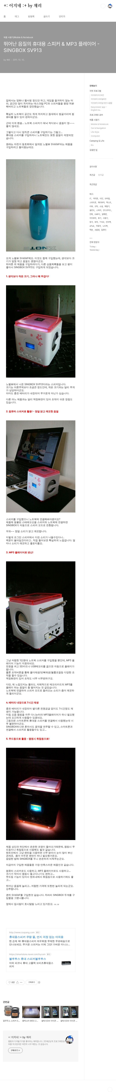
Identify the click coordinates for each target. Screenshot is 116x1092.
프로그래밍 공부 (96, 115)
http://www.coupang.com (21, 932)
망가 (91, 222)
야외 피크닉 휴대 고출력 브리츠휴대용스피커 (31, 964)
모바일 (107, 198)
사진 (101, 198)
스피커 (98, 210)
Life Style (95, 132)
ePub (92, 226)
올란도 (92, 210)
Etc (92, 145)
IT (90, 198)
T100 (102, 222)
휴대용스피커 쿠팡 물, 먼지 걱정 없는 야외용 (36, 936)
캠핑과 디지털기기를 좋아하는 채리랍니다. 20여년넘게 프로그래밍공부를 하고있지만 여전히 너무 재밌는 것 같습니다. (36, 1042)
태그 (17, 16)
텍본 (91, 230)
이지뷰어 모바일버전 (98, 99)
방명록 (31, 16)
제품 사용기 (94, 120)
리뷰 (91, 206)
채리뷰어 (101, 202)
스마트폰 (93, 202)
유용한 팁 (93, 150)
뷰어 (96, 222)
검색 (103, 6)
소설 (101, 206)
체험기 (107, 206)
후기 (99, 218)
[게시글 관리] (21, 982)
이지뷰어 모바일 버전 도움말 (101, 103)
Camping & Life (97, 141)
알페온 (104, 214)
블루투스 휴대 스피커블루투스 (27, 958)
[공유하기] (17, 982)
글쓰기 (47, 16)
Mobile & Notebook (99, 124)
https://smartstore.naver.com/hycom (27, 954)
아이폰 (95, 198)
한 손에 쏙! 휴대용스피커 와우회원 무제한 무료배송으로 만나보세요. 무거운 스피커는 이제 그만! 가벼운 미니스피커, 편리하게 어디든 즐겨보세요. (40, 943)
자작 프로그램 (95, 91)
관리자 (62, 16)
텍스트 (108, 202)
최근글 (92, 175)
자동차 (98, 226)
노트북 (105, 226)
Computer (95, 136)
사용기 (105, 218)
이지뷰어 (93, 218)
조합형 (97, 230)
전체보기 (93, 86)
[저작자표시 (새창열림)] (39, 982)
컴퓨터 (103, 230)
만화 (91, 214)
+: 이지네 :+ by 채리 (23, 6)
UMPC (97, 214)
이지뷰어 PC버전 (97, 95)
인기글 (101, 175)
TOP (110, 1089)
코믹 (96, 206)
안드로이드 (107, 210)
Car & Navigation (98, 128)
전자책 (108, 222)
